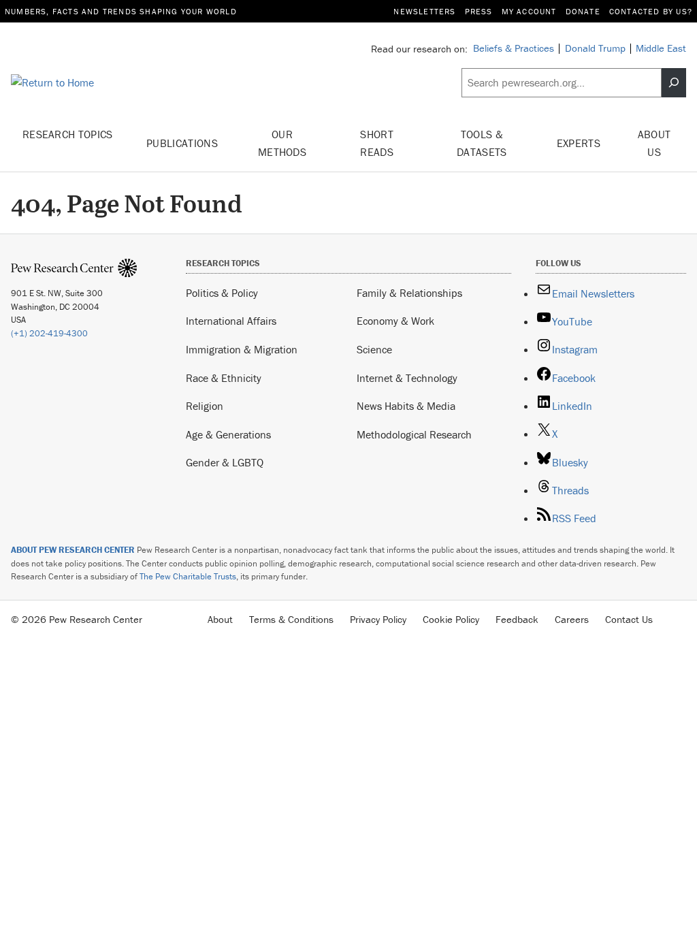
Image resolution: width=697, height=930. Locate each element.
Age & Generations (228, 434)
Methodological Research (414, 434)
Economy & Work (395, 320)
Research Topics (67, 134)
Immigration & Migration (241, 349)
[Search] (674, 82)
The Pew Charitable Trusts (188, 576)
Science (374, 349)
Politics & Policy (222, 293)
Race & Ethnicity (223, 378)
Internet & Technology (407, 378)
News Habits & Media (406, 406)
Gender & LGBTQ (224, 462)
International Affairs (231, 320)
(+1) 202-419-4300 (49, 333)
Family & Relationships (409, 293)
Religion (204, 406)
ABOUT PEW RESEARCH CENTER (73, 550)
